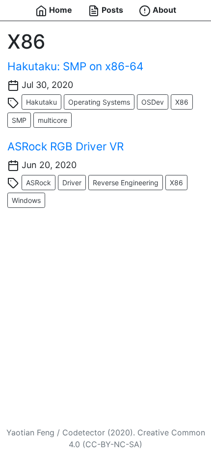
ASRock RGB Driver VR (65, 146)
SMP (19, 120)
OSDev (152, 102)
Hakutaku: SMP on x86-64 (75, 66)
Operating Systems (99, 102)
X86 (181, 102)
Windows (26, 200)
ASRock (38, 182)
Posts (111, 10)
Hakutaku (41, 102)
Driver (71, 182)
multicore (52, 120)
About (163, 10)
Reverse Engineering (125, 182)
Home (59, 10)
